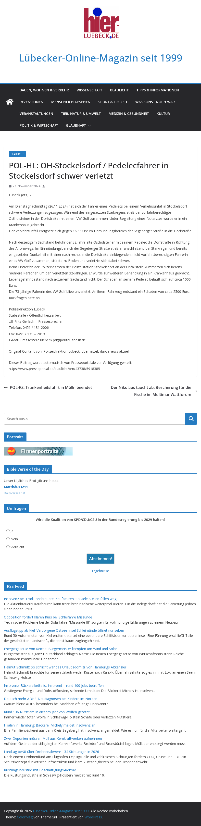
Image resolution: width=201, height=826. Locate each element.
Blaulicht (119, 90)
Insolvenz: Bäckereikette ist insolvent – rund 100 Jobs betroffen (54, 685)
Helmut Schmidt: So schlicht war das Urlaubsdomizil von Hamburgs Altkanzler (65, 667)
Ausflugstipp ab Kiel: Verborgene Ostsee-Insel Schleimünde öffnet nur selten (64, 630)
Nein (14, 539)
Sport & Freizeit (112, 101)
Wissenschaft (89, 90)
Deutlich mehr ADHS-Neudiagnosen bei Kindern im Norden (50, 698)
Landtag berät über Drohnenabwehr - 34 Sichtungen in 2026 (51, 751)
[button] (88, 125)
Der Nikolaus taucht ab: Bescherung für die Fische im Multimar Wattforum (151, 391)
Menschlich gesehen (70, 101)
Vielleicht (17, 547)
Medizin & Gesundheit (129, 113)
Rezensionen (31, 101)
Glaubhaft (76, 125)
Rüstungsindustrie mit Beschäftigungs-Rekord (40, 770)
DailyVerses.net (14, 493)
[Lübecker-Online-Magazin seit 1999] (10, 102)
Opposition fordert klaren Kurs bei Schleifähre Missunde (48, 617)
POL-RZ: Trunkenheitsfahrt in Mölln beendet (51, 387)
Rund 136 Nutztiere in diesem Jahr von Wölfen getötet (47, 712)
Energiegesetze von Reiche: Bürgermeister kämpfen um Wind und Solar (60, 648)
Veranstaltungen (36, 113)
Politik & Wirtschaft (39, 125)
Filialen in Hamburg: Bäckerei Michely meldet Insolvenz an (49, 725)
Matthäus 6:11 (16, 486)
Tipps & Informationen (158, 90)
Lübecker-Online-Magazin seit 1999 (100, 57)
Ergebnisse (100, 570)
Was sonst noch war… (156, 101)
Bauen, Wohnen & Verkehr (44, 90)
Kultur (163, 113)
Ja (12, 531)
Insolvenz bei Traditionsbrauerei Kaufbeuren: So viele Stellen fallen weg (60, 598)
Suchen (191, 418)
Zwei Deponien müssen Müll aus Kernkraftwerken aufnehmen (53, 738)
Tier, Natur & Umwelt (81, 113)
